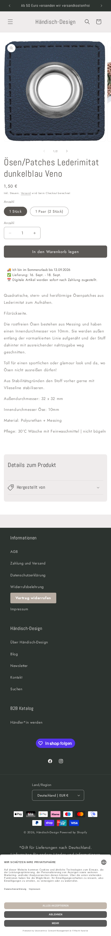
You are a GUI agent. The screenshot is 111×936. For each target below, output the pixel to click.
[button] (10, 21)
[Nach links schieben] (44, 151)
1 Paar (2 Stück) (49, 211)
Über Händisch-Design (29, 642)
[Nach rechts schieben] (67, 151)
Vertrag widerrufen (33, 597)
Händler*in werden (26, 722)
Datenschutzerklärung (28, 575)
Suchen (16, 689)
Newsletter (19, 665)
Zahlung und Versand (27, 563)
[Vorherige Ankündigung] (9, 5)
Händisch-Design (47, 832)
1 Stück (15, 211)
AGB (14, 551)
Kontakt (16, 677)
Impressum (19, 609)
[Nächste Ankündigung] (101, 5)
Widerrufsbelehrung (27, 586)
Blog (14, 654)
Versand (26, 193)
